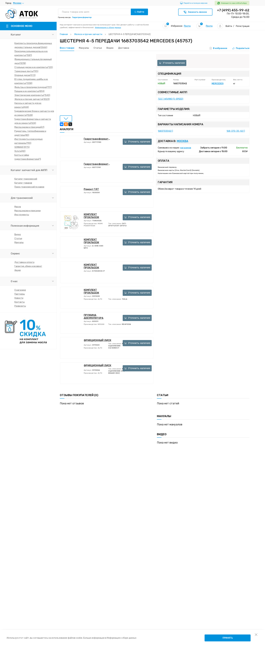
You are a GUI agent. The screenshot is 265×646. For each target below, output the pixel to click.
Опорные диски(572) (25, 75)
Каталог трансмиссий (25, 179)
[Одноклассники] (66, 124)
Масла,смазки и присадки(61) (29, 127)
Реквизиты (20, 306)
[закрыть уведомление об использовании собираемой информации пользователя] (256, 634)
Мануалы (19, 242)
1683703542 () (165, 131)
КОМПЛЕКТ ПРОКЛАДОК (91, 216)
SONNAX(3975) (22, 147)
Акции (17, 270)
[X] (70, 124)
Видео (17, 234)
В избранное (220, 48)
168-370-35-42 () (236, 131)
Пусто (187, 26)
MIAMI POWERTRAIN (93, 224)
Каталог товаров (23, 183)
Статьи (18, 238)
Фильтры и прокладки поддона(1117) (33, 87)
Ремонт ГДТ (91, 189)
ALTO (99, 299)
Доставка (123, 48)
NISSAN (100, 324)
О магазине (20, 290)
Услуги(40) (19, 151)
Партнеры (19, 294)
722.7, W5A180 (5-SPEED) (170, 99)
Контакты (19, 302)
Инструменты (21, 214)
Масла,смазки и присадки (27, 210)
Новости (18, 298)
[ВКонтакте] (61, 124)
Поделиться (242, 48)
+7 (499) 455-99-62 (233, 10)
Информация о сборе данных (108, 27)
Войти (229, 26)
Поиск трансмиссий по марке (29, 187)
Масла (17, 206)
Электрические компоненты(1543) (32, 95)
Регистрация (242, 26)
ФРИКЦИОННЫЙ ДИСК (97, 340)
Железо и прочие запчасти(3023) (32, 99)
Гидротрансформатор (97, 138)
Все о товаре (67, 48)
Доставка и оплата (24, 262)
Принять (228, 638)
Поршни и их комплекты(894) (29, 91)
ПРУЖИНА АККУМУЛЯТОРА (93, 316)
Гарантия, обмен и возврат (28, 266)
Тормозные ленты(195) (26, 71)
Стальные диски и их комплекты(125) (33, 67)
